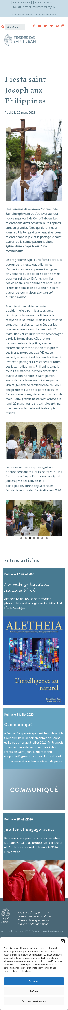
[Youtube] (38, 25)
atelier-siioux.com (53, 932)
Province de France (22, 14)
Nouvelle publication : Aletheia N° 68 (28, 588)
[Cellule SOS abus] (61, 25)
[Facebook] (33, 25)
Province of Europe (46, 14)
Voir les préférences (34, 1001)
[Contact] (56, 26)
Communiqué (18, 725)
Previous (11, 517)
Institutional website (45, 2)
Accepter (34, 981)
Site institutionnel (21, 2)
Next (56, 517)
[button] (62, 941)
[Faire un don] (50, 26)
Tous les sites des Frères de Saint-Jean (34, 7)
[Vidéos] (44, 26)
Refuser (34, 991)
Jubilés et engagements (29, 830)
